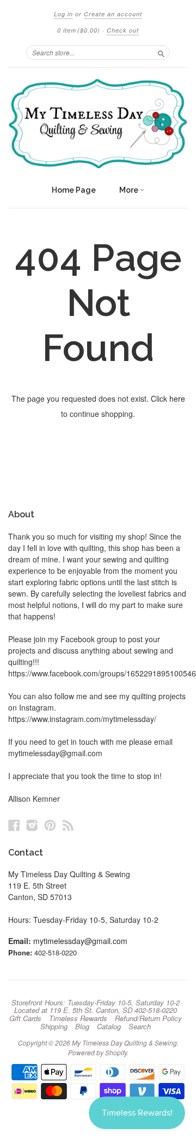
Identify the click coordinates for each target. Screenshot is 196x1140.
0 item (78, 30)
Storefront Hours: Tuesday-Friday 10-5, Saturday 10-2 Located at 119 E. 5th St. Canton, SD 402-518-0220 (95, 1006)
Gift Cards (25, 1018)
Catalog (109, 1026)
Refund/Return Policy (148, 1018)
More (129, 190)
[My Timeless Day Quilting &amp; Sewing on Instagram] (32, 825)
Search (139, 1026)
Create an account (113, 14)
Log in (63, 14)
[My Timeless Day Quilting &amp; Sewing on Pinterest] (50, 825)
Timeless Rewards (78, 1018)
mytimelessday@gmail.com (80, 940)
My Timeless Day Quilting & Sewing (124, 1042)
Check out (123, 30)
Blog (82, 1026)
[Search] (161, 52)
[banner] (98, 123)
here (177, 398)
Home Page (74, 190)
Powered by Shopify (97, 1052)
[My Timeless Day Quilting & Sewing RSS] (68, 825)
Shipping (54, 1026)
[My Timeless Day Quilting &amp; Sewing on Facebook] (14, 825)
